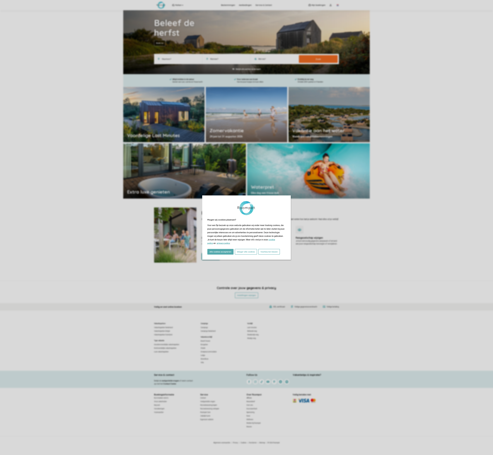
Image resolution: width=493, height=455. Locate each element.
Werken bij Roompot (253, 423)
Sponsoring (250, 412)
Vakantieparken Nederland (163, 327)
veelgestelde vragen (170, 381)
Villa (202, 362)
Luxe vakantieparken (161, 352)
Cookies (243, 443)
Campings (204, 323)
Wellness (249, 419)
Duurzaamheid (251, 409)
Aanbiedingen (245, 5)
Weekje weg (251, 338)
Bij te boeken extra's (161, 398)
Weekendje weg (253, 335)
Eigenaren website (206, 419)
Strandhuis (204, 359)
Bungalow (204, 344)
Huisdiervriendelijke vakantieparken (166, 344)
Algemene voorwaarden (221, 443)
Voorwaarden (159, 412)
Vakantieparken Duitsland (163, 335)
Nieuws (249, 427)
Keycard (157, 405)
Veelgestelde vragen (207, 401)
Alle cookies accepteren (220, 252)
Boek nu (159, 43)
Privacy (235, 443)
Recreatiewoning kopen (208, 405)
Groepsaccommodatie (209, 352)
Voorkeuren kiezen (269, 252)
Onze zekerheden (160, 401)
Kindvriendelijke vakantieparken (165, 348)
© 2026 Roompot (274, 443)
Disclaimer (253, 443)
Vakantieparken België (162, 331)
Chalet (203, 348)
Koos (248, 416)
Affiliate (249, 398)
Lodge (203, 355)
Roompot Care (205, 412)
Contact (203, 398)
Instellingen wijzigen (246, 295)
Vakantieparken (159, 323)
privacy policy (223, 243)
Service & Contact (263, 5)
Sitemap (262, 443)
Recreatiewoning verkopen (209, 409)
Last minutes (252, 327)
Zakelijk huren (205, 416)
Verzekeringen (159, 409)
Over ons (249, 405)
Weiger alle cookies (246, 252)
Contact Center (169, 384)
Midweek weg (252, 331)
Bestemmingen (228, 5)
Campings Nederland (208, 331)
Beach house (205, 341)
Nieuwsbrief (250, 401)
